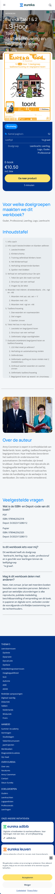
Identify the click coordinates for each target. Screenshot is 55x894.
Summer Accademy (10, 729)
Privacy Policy (32, 890)
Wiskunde (7, 714)
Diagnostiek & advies (10, 753)
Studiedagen (8, 737)
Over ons (5, 766)
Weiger (27, 884)
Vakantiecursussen (11, 741)
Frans (5, 718)
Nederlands (8, 710)
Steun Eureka (7, 782)
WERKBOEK (10, 13)
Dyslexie (6, 652)
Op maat (5, 757)
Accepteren (27, 877)
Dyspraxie (7, 657)
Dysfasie (6, 665)
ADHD (5, 689)
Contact (4, 778)
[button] (51, 858)
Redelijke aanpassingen (12, 694)
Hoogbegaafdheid (11, 673)
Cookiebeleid (21, 890)
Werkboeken (6, 749)
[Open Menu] (4, 5)
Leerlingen (6, 809)
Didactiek (5, 702)
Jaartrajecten (8, 745)
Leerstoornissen (8, 648)
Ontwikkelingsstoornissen (12, 669)
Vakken (4, 706)
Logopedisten (7, 801)
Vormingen (6, 733)
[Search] (50, 5)
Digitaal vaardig (8, 698)
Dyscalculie (8, 661)
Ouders (4, 793)
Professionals (7, 805)
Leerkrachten (7, 797)
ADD (5, 685)
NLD (4, 677)
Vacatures (5, 770)
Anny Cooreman (8, 774)
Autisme (6, 681)
